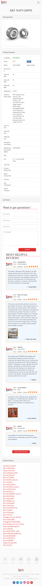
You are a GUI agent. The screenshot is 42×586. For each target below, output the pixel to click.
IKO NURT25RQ (8, 496)
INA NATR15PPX (9, 519)
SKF (14, 61)
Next (27, 33)
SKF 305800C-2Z (8, 501)
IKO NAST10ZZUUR (10, 508)
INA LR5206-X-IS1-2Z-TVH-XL (13, 524)
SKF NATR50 (7, 510)
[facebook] (14, 582)
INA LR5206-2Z (8, 491)
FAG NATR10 (7, 482)
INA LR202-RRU (8, 498)
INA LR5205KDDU (9, 536)
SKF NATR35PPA (9, 468)
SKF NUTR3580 (8, 477)
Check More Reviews (21, 452)
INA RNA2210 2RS (9, 466)
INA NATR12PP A (9, 538)
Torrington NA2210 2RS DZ (12, 517)
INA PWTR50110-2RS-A (11, 487)
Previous (8, 33)
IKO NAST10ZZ (8, 505)
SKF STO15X (7, 545)
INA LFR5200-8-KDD (10, 473)
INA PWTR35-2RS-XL (10, 480)
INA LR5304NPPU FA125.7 (12, 494)
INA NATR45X (8, 529)
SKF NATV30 (7, 515)
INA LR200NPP (8, 540)
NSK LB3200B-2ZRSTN (11, 526)
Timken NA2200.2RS (10, 543)
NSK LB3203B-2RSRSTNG (12, 533)
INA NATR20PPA (9, 503)
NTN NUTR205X (9, 475)
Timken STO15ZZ (9, 470)
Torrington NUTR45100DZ (11, 522)
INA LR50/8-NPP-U (9, 484)
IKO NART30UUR (9, 489)
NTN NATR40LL (8, 512)
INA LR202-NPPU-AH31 (11, 531)
